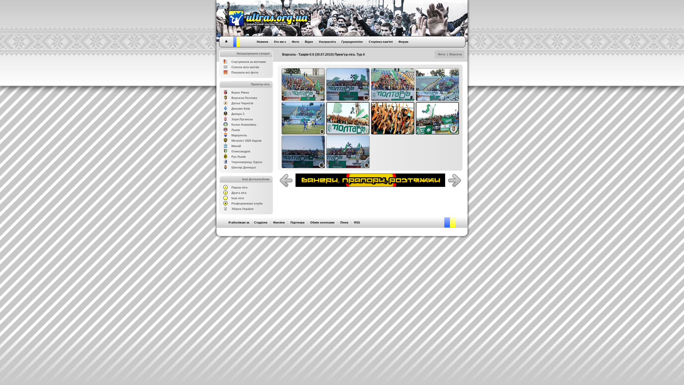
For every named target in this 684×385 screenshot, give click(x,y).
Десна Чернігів (242, 103)
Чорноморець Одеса (246, 162)
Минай (236, 146)
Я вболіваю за (238, 222)
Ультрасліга (327, 41)
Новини (262, 41)
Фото (441, 54)
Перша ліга (239, 187)
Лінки (344, 222)
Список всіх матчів (245, 67)
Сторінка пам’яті (381, 41)
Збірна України (242, 208)
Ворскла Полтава (244, 97)
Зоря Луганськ (242, 119)
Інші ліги (237, 198)
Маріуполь (239, 135)
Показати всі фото (244, 72)
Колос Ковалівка (243, 124)
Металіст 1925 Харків (246, 140)
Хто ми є (280, 41)
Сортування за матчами (248, 61)
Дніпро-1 (237, 114)
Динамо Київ (240, 108)
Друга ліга (238, 192)
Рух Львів (238, 156)
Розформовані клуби (247, 203)
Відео (309, 41)
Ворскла (455, 54)
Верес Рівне (240, 92)
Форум (403, 41)
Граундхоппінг (352, 41)
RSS (357, 222)
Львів (235, 130)
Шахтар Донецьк (243, 167)
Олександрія (240, 151)
